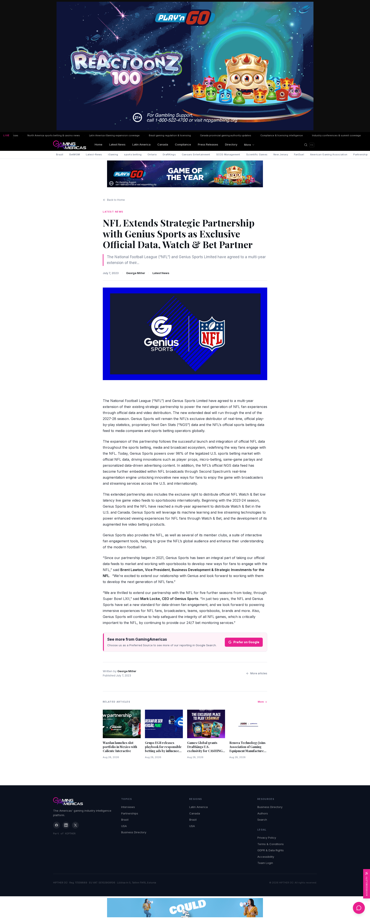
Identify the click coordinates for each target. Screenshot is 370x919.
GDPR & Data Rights (270, 850)
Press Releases (208, 144)
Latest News (117, 144)
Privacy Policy (266, 837)
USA (124, 826)
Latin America (141, 144)
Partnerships (129, 813)
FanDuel (299, 154)
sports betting (133, 154)
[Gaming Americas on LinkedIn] (66, 825)
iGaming (113, 154)
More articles (258, 673)
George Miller (135, 273)
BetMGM (74, 154)
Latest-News (94, 154)
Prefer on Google (246, 642)
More (247, 144)
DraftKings (169, 154)
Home (98, 144)
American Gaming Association (328, 154)
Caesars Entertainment (196, 154)
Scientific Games (256, 154)
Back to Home (116, 199)
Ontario (152, 154)
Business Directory (133, 832)
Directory (231, 144)
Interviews (128, 807)
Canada (162, 144)
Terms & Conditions (270, 844)
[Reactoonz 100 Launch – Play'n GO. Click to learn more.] (185, 66)
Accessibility (265, 856)
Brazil (59, 154)
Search (262, 819)
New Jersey (280, 154)
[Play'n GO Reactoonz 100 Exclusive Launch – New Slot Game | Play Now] (185, 173)
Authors (262, 813)
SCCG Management (228, 154)
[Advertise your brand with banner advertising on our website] (185, 907)
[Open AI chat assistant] (359, 908)
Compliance (183, 144)
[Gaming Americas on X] (75, 825)
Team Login (265, 863)
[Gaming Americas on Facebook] (56, 825)
